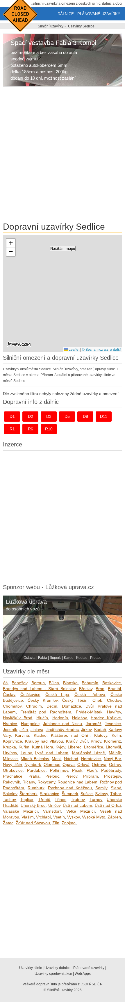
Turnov (96, 799)
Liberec (74, 747)
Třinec (60, 799)
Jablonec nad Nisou (62, 723)
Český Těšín (75, 700)
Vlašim (28, 817)
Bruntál (114, 688)
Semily (101, 787)
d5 (67, 416)
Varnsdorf (52, 811)
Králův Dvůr (77, 741)
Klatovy (100, 735)
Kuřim (24, 747)
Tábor (115, 793)
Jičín (23, 729)
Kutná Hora (42, 747)
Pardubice (36, 770)
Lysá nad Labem (51, 752)
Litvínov (10, 752)
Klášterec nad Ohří (70, 735)
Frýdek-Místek (89, 712)
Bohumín (90, 682)
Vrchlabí (43, 817)
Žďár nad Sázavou (33, 823)
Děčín (52, 706)
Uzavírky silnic (30, 968)
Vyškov (73, 817)
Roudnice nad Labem (77, 782)
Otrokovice (13, 770)
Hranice (10, 723)
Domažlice (71, 706)
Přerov (71, 776)
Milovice (10, 758)
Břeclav (85, 688)
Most (56, 758)
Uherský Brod (33, 805)
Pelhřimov (59, 770)
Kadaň (100, 729)
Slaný (116, 787)
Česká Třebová (90, 694)
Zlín (55, 823)
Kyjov (60, 747)
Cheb (97, 700)
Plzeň (92, 770)
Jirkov (86, 729)
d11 (103, 416)
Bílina (54, 682)
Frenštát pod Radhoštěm (45, 712)
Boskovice (111, 682)
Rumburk (36, 787)
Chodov (114, 700)
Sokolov (10, 793)
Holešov (79, 717)
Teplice (26, 799)
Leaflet (73, 349)
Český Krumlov (42, 700)
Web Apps (83, 974)
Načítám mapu (62, 248)
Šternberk (28, 793)
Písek (77, 770)
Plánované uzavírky (98, 14)
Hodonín (60, 717)
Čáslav (9, 694)
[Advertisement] (62, 155)
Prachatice (12, 776)
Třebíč (44, 799)
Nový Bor (112, 758)
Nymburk (32, 764)
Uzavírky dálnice (57, 968)
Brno (100, 688)
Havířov (114, 712)
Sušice (87, 793)
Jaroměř (93, 723)
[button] (10, 243)
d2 (30, 416)
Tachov (9, 799)
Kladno (40, 735)
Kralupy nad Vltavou (44, 741)
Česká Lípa (57, 694)
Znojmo (69, 823)
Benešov (19, 682)
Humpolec (30, 723)
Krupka (9, 747)
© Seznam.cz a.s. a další (101, 349)
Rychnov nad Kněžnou (70, 787)
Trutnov (78, 799)
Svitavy (101, 793)
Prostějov (112, 776)
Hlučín (42, 717)
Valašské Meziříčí (20, 811)
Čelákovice (30, 694)
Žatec (8, 823)
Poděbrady (111, 770)
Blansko (70, 682)
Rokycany (46, 782)
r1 (12, 429)
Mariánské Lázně (88, 752)
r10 (49, 429)
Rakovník (11, 782)
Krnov (96, 741)
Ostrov (115, 764)
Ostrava (99, 764)
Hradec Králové (106, 717)
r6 (30, 429)
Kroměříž (112, 741)
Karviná (22, 735)
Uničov (54, 805)
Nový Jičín (12, 764)
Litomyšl (113, 747)
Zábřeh (114, 817)
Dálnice (66, 14)
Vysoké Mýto (93, 817)
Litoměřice (93, 747)
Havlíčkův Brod (17, 717)
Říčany (28, 782)
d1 (12, 416)
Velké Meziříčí (80, 811)
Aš (5, 682)
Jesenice (113, 723)
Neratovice (91, 758)
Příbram (90, 776)
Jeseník (10, 729)
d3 (48, 416)
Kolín (116, 735)
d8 (85, 416)
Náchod (71, 758)
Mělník (115, 752)
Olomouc (52, 764)
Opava (69, 764)
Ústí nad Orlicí (108, 805)
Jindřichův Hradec (62, 729)
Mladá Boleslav (35, 758)
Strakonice (49, 793)
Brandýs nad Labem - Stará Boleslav (39, 688)
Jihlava (37, 729)
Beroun (38, 682)
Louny (26, 752)
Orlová (83, 764)
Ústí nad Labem (77, 805)
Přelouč (52, 776)
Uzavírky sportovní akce (53, 974)
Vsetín (59, 817)
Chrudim (34, 706)
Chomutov (12, 706)
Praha (34, 776)
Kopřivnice (12, 741)
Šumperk (70, 793)
